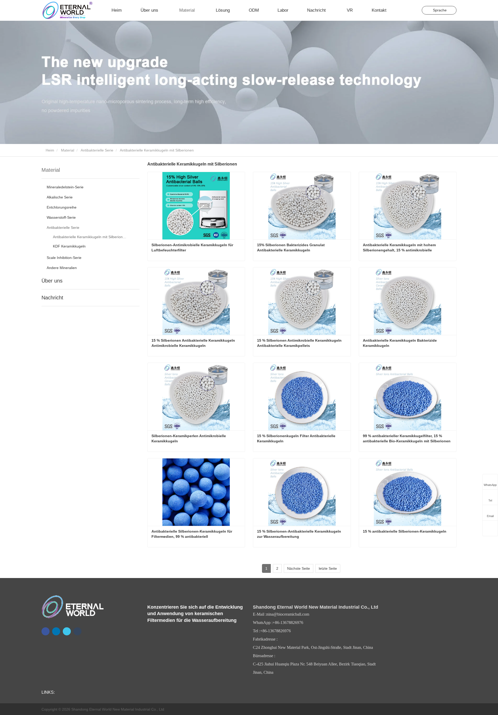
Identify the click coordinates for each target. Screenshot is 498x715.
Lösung (223, 10)
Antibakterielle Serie (97, 150)
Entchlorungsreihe (62, 207)
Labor (283, 10)
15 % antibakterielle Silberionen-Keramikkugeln (404, 531)
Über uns (52, 281)
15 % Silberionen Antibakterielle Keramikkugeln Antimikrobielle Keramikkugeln (193, 343)
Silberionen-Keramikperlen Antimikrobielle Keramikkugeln (189, 438)
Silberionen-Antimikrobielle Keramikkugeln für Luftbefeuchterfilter (192, 247)
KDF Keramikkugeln (69, 246)
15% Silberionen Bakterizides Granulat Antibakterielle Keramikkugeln (291, 247)
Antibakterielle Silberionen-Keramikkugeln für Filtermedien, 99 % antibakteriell (192, 534)
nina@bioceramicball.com (287, 614)
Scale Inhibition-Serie (64, 258)
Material (67, 150)
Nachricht (52, 297)
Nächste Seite (298, 568)
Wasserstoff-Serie (61, 217)
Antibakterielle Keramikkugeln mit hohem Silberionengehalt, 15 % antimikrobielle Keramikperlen (400, 248)
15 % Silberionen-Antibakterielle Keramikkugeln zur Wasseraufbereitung (299, 534)
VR (350, 10)
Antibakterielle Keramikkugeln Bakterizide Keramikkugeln (400, 343)
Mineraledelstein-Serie (65, 187)
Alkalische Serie (60, 197)
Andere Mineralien (62, 268)
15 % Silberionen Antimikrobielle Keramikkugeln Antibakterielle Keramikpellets (299, 343)
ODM (254, 10)
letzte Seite (328, 568)
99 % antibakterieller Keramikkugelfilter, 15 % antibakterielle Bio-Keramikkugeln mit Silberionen (407, 438)
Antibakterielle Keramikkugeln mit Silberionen (89, 237)
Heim (117, 10)
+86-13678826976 (288, 622)
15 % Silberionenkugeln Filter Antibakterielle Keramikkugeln (296, 438)
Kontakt (379, 10)
